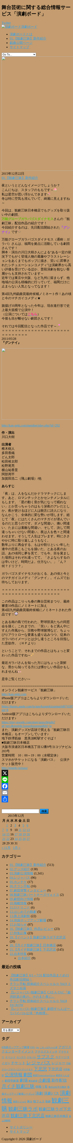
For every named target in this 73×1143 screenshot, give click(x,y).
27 (28, 839)
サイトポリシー (21, 1127)
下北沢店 (55, 1069)
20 (28, 834)
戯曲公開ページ (21, 42)
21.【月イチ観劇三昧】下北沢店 (33, 949)
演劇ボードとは (21, 34)
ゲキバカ (31, 1057)
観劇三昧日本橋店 (56, 1116)
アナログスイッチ (46, 1051)
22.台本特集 (18, 954)
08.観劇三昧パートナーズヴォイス (34, 894)
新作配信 (59, 1080)
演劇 (39, 1093)
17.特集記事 (18, 933)
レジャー (58, 1063)
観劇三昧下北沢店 (28, 1115)
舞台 (29, 1101)
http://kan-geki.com (14, 694)
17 (16, 834)
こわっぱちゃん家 (49, 1047)
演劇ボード (29, 26)
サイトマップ (19, 47)
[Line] (36, 779)
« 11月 (6, 847)
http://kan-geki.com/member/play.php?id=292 (31, 425)
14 (3, 834)
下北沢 (40, 1068)
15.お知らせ (18, 924)
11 (19, 830)
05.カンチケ (18, 882)
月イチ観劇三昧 (18, 1086)
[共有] (36, 799)
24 (16, 839)
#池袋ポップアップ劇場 (15, 1047)
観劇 (48, 1101)
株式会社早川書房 (57, 1087)
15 (8, 834)
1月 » (16, 847)
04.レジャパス (20, 877)
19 (24, 834)
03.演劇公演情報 (21, 873)
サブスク (46, 1056)
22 (8, 839)
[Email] (36, 792)
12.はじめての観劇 (23, 911)
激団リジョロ (19, 1101)
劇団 (27, 1074)
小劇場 (44, 1080)
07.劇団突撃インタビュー (28, 890)
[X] (36, 773)
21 (3, 839)
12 (24, 830)
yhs (37, 1047)
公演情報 (14, 1074)
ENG (32, 1047)
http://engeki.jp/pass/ (15, 768)
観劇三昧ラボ (23, 1109)
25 (20, 839)
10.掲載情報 (18, 903)
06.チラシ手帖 (20, 886)
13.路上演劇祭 (20, 916)
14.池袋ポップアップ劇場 (28, 920)
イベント (10, 1057)
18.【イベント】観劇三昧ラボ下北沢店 (38, 937)
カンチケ (21, 1057)
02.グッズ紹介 (20, 869)
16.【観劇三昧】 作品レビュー (32, 929)
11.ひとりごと (20, 907)
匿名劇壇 (33, 1081)
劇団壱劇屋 (12, 1080)
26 (24, 839)
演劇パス (51, 1093)
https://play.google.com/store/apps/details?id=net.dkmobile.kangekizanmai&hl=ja (28, 724)
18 (20, 834)
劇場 (24, 1080)
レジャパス (38, 1062)
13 (28, 830)
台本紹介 (24, 958)
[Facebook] (36, 786)
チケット (18, 1063)
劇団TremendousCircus (44, 1075)
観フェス (39, 1101)
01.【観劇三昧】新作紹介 (28, 38)
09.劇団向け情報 (21, 899)
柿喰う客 (41, 1086)
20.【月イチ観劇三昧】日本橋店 (33, 945)
